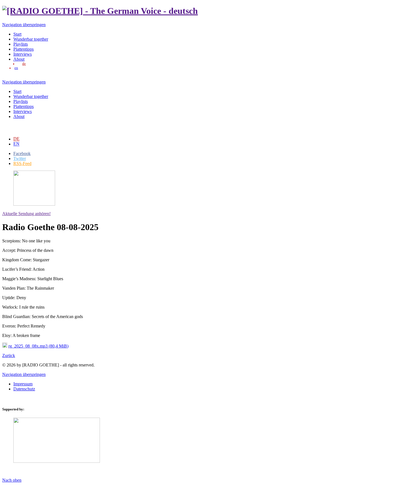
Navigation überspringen (24, 24)
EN (16, 144)
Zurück (8, 355)
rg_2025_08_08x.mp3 (38, 346)
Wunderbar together (30, 39)
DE (16, 139)
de (24, 64)
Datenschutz (24, 388)
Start (17, 34)
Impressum (23, 383)
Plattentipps (23, 49)
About (18, 59)
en (16, 68)
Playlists (20, 44)
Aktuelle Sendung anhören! (26, 213)
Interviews (22, 54)
